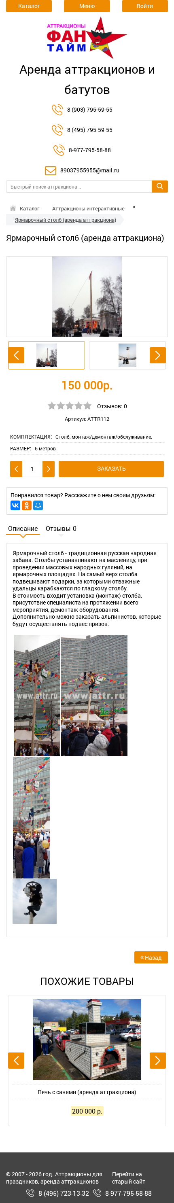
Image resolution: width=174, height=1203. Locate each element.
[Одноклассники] (27, 505)
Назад (153, 957)
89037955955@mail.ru (89, 170)
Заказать (111, 468)
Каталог (29, 208)
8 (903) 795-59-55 (89, 109)
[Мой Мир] (38, 505)
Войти (145, 6)
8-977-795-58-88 (90, 150)
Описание (23, 529)
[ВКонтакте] (15, 505)
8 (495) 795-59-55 (89, 130)
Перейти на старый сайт (128, 1178)
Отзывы (61, 529)
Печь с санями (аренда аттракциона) (87, 1092)
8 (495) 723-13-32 (63, 1193)
